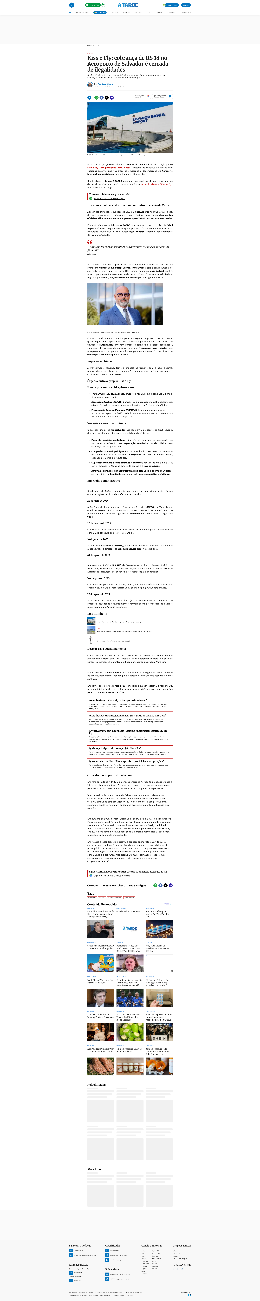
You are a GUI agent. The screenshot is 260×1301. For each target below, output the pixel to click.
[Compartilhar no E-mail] (112, 98)
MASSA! (175, 1256)
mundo (154, 1263)
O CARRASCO (171, 12)
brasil (143, 1256)
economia (144, 1274)
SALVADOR (138, 12)
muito (154, 1261)
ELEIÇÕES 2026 (101, 12)
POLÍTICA (115, 12)
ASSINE (185, 5)
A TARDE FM (177, 1253)
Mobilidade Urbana (114, 897)
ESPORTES (126, 12)
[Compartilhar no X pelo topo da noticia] (107, 98)
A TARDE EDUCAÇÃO (180, 1259)
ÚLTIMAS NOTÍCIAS (82, 12)
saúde (143, 1258)
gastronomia (156, 1258)
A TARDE (175, 1251)
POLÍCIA (159, 12)
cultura (144, 1266)
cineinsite (144, 1261)
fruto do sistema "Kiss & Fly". (157, 184)
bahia (143, 1253)
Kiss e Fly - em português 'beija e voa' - (109, 167)
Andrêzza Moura (105, 84)
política (155, 1268)
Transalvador (129, 897)
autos (143, 1251)
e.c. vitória (156, 1253)
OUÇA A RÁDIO (94, 5)
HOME (89, 45)
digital (143, 1268)
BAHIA (149, 12)
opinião (155, 1266)
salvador (144, 1271)
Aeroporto (92, 897)
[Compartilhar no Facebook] (102, 98)
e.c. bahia (155, 1251)
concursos (145, 1263)
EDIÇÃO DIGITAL (186, 12)
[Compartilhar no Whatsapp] (96, 98)
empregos (155, 1256)
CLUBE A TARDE (171, 5)
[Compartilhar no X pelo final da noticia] (166, 885)
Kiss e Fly (102, 897)
